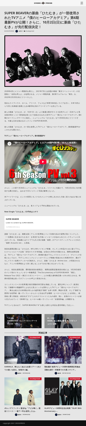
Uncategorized (29, 31)
